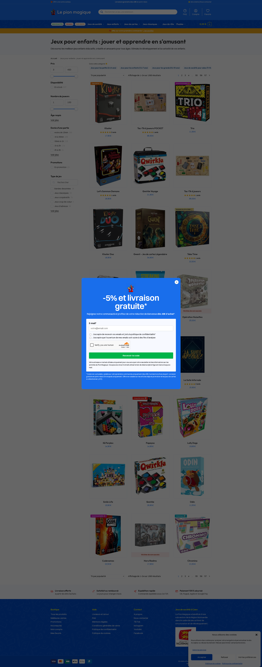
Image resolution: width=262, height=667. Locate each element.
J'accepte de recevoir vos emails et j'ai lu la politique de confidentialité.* (124, 334)
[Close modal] (177, 282)
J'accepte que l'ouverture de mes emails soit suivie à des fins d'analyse (124, 338)
